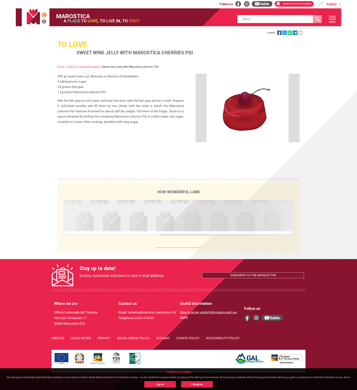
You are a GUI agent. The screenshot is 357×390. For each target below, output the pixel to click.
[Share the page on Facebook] (279, 33)
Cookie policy (187, 338)
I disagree (197, 384)
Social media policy (133, 338)
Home (60, 66)
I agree (160, 384)
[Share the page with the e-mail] (300, 33)
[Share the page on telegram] (295, 33)
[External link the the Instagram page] (256, 318)
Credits (58, 338)
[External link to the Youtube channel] (272, 318)
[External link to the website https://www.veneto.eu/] (286, 364)
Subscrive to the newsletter (253, 275)
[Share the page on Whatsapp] (290, 33)
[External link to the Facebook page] (247, 318)
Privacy (104, 338)
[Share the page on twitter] (284, 33)
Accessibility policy (222, 338)
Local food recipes (88, 66)
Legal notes (81, 338)
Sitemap (163, 338)
